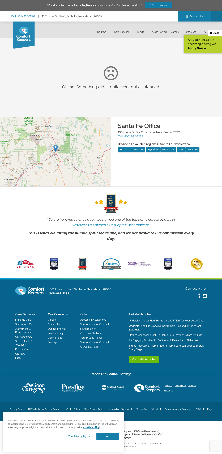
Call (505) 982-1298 (23, 16)
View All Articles (144, 359)
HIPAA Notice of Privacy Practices (45, 409)
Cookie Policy (55, 337)
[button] (103, 32)
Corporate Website (91, 333)
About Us (101, 32)
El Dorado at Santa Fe (132, 149)
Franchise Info (88, 328)
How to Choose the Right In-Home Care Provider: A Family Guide (165, 335)
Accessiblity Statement (93, 319)
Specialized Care (24, 324)
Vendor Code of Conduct (94, 324)
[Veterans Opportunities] (25, 269)
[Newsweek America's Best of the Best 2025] (82, 269)
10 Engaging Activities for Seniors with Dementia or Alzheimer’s (164, 340)
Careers (175, 32)
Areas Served (159, 32)
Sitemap (52, 342)
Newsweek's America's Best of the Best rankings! (111, 225)
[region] (63, 432)
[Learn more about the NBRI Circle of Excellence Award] (197, 269)
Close (215, 33)
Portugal (168, 390)
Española (153, 149)
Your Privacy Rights (91, 337)
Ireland (168, 385)
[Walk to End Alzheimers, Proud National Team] (139, 266)
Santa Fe (193, 149)
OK (107, 436)
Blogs (140, 32)
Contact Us (190, 32)
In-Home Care (23, 319)
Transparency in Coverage (178, 409)
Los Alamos (168, 149)
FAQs (18, 358)
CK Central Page (89, 346)
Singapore (180, 385)
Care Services (121, 32)
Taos (181, 149)
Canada (192, 385)
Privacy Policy (55, 333)
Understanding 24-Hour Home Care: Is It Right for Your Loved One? (166, 320)
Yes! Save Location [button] (157, 5)
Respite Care (22, 349)
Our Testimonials (57, 328)
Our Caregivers (23, 336)
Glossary (20, 353)
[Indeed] (199, 296)
